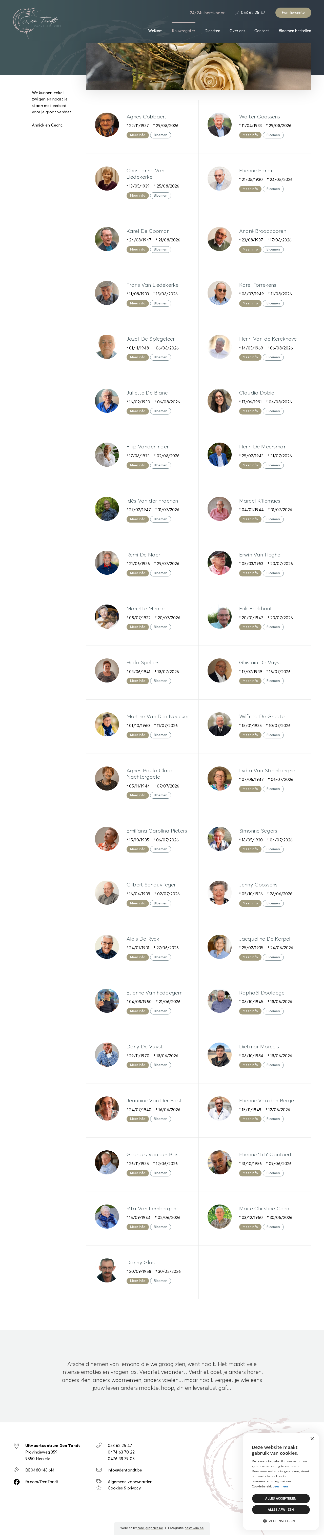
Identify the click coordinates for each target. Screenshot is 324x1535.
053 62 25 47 (252, 13)
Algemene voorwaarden (130, 1482)
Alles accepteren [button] (280, 1498)
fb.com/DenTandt (41, 1482)
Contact (261, 31)
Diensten (212, 31)
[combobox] (301, 1439)
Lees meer (280, 1486)
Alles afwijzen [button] (281, 1509)
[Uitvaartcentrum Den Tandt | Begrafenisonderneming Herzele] (37, 23)
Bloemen (160, 135)
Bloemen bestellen (295, 31)
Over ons (237, 31)
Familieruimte (293, 12)
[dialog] (281, 1481)
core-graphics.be (150, 1528)
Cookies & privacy (124, 1488)
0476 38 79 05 (121, 1459)
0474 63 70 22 (121, 1452)
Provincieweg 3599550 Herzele (52, 1452)
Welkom (155, 31)
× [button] (312, 1439)
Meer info (137, 135)
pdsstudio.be (194, 1528)
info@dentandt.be (125, 1470)
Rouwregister (183, 31)
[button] (281, 1521)
